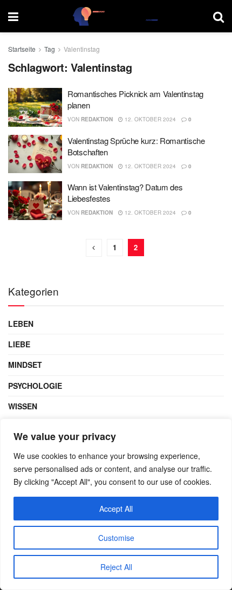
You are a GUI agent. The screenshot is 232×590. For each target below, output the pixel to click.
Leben (20, 323)
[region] (116, 504)
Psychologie (35, 385)
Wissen (22, 406)
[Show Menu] (13, 16)
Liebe (19, 344)
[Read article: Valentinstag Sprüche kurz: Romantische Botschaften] (35, 154)
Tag (49, 48)
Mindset (25, 364)
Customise (116, 537)
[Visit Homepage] (116, 16)
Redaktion (97, 119)
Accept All (116, 508)
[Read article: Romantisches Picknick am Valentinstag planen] (35, 107)
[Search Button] (218, 16)
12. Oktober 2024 (149, 119)
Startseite (22, 48)
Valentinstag (82, 48)
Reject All (116, 566)
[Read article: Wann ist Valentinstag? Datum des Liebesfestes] (35, 200)
